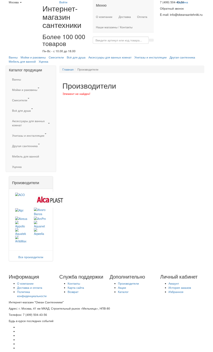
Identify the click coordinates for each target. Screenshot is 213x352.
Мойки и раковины (33, 57)
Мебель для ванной (22, 61)
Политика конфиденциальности (32, 294)
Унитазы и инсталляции (150, 57)
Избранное (175, 292)
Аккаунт (173, 283)
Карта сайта (76, 287)
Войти (63, 2)
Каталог (123, 292)
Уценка (43, 61)
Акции (122, 287)
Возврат (73, 292)
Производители (128, 283)
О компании (104, 17)
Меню (101, 5)
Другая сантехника (182, 57)
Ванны (13, 57)
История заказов (179, 287)
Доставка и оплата (29, 287)
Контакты (74, 283)
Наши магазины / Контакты (114, 27)
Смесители (56, 57)
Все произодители (30, 257)
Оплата (142, 17)
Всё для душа (76, 57)
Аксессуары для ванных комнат (109, 57)
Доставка (125, 17)
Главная (68, 69)
